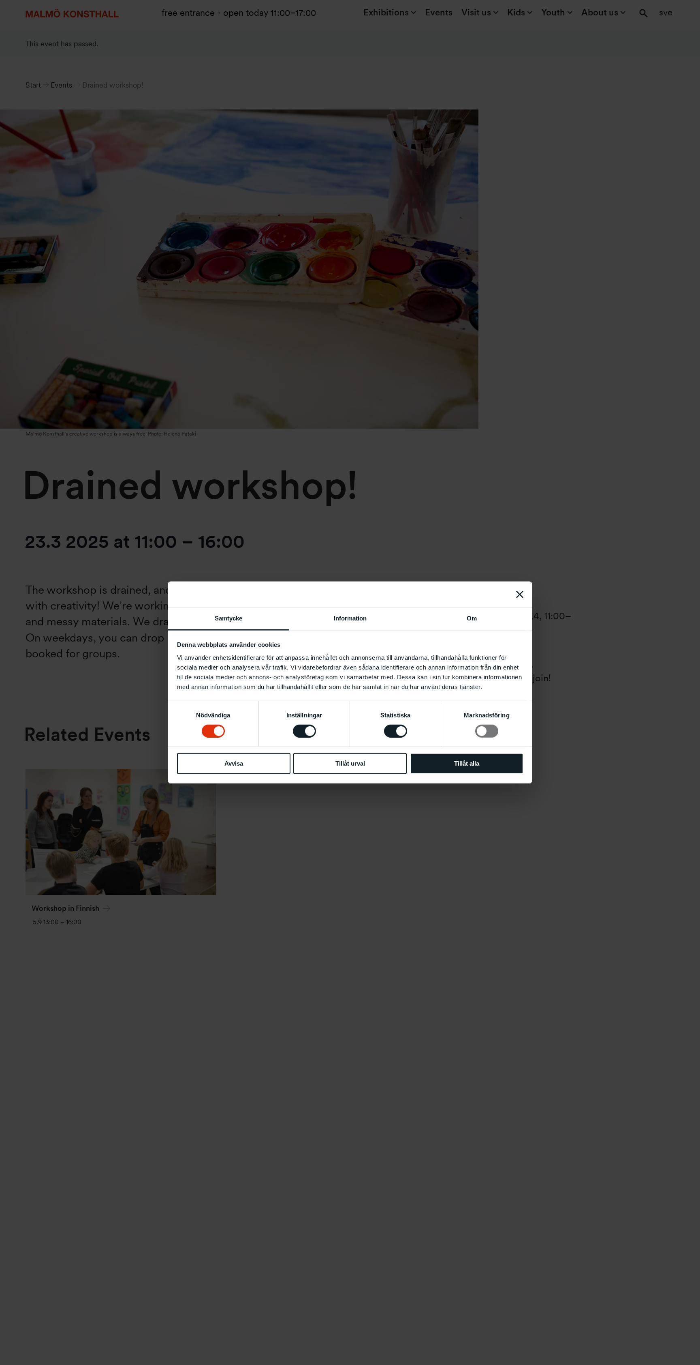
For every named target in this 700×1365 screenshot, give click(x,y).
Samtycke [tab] (228, 618)
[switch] (304, 731)
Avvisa (233, 763)
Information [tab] (350, 618)
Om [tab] (472, 618)
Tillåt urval (350, 763)
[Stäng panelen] (519, 594)
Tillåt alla (466, 763)
